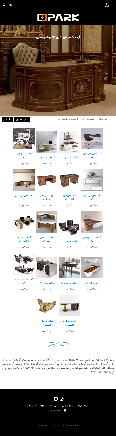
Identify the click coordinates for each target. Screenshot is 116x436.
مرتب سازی (21, 119)
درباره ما (53, 406)
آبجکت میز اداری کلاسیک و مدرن (67, 119)
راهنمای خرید (83, 406)
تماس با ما (31, 406)
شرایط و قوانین (67, 406)
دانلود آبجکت (102, 119)
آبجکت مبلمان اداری (88, 119)
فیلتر (5, 119)
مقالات (43, 406)
